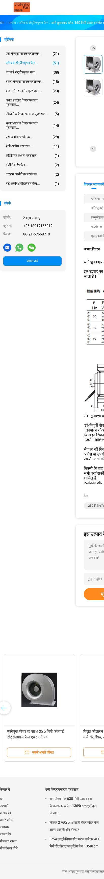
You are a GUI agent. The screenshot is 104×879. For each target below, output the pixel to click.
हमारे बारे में (6, 820)
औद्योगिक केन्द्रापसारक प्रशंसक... (32, 114)
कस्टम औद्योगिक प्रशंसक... (32, 174)
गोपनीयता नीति (9, 848)
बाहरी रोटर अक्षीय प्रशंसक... (32, 91)
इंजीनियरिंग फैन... (32, 165)
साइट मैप (5, 834)
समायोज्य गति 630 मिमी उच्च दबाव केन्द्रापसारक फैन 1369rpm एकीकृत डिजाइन (73, 806)
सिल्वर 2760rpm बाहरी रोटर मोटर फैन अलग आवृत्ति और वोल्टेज (74, 826)
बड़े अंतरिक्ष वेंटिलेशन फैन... (32, 183)
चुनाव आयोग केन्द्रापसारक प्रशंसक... (32, 125)
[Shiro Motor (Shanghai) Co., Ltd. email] (7, 247)
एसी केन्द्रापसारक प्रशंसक (61, 789)
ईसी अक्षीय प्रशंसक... (32, 146)
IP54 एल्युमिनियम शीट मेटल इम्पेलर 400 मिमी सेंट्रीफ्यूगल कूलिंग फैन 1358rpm (74, 842)
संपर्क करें (32, 261)
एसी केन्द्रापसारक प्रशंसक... (32, 53)
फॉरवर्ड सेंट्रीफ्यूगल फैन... (32, 63)
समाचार (4, 827)
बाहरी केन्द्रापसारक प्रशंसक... (32, 81)
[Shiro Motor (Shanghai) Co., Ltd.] (22, 8)
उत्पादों (4, 806)
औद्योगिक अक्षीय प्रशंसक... (32, 155)
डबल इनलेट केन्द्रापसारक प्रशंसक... (32, 102)
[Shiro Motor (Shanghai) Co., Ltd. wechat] (32, 247)
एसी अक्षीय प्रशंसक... (32, 137)
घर (2, 799)
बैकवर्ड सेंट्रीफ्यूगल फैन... (32, 72)
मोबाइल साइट (8, 841)
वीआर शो (5, 813)
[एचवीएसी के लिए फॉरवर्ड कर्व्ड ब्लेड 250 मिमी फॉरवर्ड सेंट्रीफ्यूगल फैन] (64, 689)
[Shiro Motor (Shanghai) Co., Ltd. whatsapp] (19, 247)
